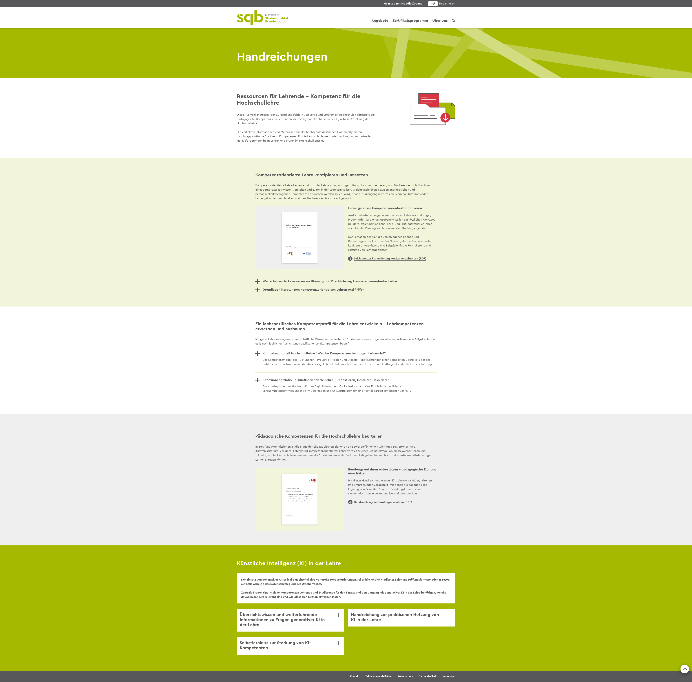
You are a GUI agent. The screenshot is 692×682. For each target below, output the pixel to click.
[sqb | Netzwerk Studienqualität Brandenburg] (262, 17)
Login (433, 3)
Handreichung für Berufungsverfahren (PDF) (383, 502)
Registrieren (447, 3)
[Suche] (453, 20)
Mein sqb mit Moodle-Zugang (402, 3)
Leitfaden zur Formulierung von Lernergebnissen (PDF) (390, 258)
